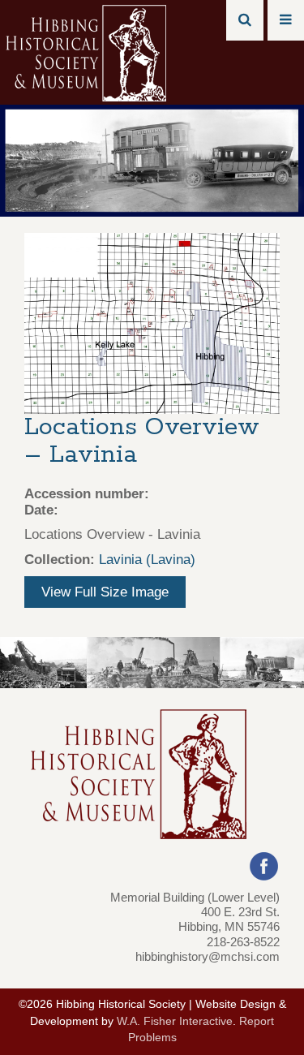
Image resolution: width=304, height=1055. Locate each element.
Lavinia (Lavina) (147, 559)
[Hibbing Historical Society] (87, 51)
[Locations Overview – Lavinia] (152, 322)
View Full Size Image (105, 592)
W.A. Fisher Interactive (175, 1021)
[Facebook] (264, 865)
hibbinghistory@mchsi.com (207, 956)
